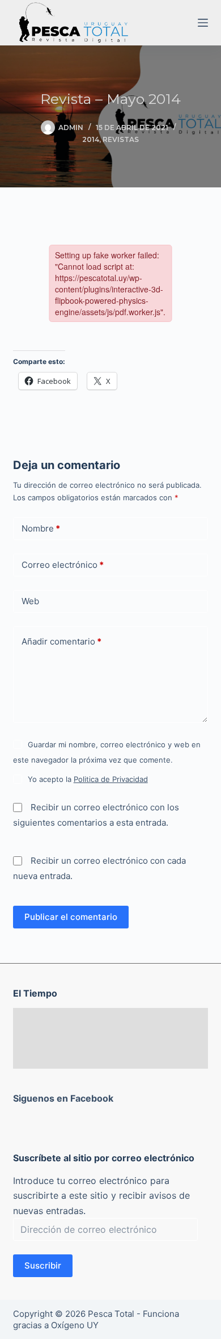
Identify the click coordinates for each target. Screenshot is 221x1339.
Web (30, 601)
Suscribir (42, 1265)
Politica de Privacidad (111, 779)
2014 (90, 139)
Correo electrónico (63, 564)
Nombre (41, 528)
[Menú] (203, 23)
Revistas (121, 139)
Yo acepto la (88, 779)
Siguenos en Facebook (63, 1098)
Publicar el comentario (70, 916)
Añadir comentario (61, 641)
